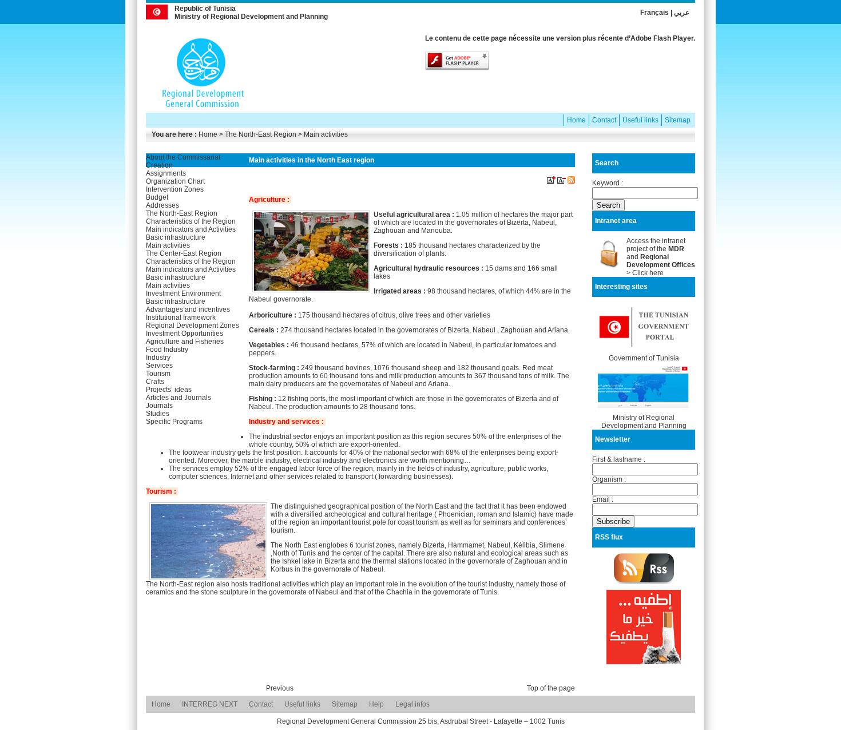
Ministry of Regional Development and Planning (644, 422)
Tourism (158, 374)
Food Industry (167, 350)
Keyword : (607, 183)
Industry (158, 358)
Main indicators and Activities (191, 229)
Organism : (609, 479)
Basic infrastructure (175, 237)
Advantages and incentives (188, 310)
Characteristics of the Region (191, 221)
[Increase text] (551, 181)
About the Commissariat (183, 157)
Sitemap (678, 120)
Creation (159, 165)
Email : (602, 499)
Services (159, 366)
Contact (604, 120)
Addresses (162, 205)
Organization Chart (175, 181)
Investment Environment (183, 293)
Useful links (640, 120)
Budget (157, 197)
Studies (157, 414)
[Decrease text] (561, 181)
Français (654, 13)
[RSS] (571, 181)
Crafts (155, 382)
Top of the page (551, 688)
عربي (681, 13)
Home (576, 120)
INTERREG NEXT (209, 704)
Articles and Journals (178, 398)
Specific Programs (174, 422)
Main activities (168, 245)
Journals (159, 406)
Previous (279, 688)
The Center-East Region (183, 253)
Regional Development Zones (192, 326)
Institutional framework (181, 318)
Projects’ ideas (169, 390)
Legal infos (412, 704)
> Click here (645, 273)
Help (376, 704)
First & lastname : (618, 459)
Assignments (166, 173)
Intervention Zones (175, 189)
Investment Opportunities (184, 334)
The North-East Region (181, 213)
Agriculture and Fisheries (185, 342)
